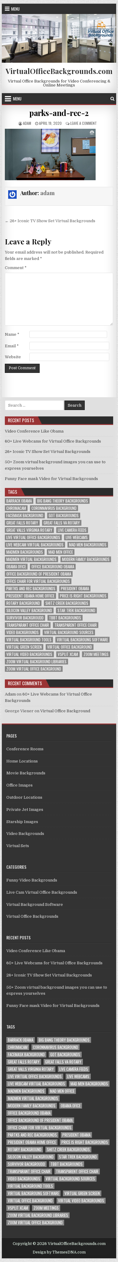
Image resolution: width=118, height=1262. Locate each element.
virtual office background (69, 647)
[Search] (112, 98)
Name (12, 334)
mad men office (60, 552)
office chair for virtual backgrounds (38, 581)
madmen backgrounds (24, 552)
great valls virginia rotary (29, 530)
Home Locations (22, 761)
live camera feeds (72, 530)
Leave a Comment (83, 123)
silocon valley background (29, 610)
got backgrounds (64, 515)
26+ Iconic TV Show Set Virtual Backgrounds (47, 451)
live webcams (77, 537)
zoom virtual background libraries (36, 661)
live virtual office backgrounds (33, 537)
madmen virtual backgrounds (31, 559)
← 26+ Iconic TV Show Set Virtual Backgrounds (50, 221)
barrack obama (19, 501)
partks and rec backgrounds (30, 588)
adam (27, 123)
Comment (16, 267)
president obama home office (30, 596)
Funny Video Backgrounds (31, 880)
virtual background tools (28, 640)
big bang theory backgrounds (62, 501)
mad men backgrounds (88, 545)
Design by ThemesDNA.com (59, 1252)
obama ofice (16, 567)
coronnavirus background (54, 508)
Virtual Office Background (65, 711)
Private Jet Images (24, 809)
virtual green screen (24, 647)
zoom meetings (96, 654)
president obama (75, 588)
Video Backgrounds (25, 833)
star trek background (76, 610)
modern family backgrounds (86, 559)
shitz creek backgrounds (66, 603)
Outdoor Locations (24, 797)
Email (12, 346)
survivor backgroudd (25, 618)
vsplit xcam (68, 654)
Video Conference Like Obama (34, 431)
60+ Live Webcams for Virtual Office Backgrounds (53, 441)
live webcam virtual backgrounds (35, 545)
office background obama (52, 567)
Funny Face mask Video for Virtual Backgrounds (51, 478)
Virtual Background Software (34, 904)
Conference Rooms (25, 749)
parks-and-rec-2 (59, 112)
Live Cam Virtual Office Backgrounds (41, 892)
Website (13, 357)
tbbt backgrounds (65, 618)
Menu (15, 9)
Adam (10, 694)
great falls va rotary (62, 523)
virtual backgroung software (82, 640)
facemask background (24, 515)
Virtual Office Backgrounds (32, 916)
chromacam (16, 508)
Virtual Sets (17, 845)
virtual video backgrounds (29, 654)
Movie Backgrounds (25, 773)
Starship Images (22, 821)
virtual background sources (68, 632)
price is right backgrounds (83, 596)
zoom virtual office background (33, 669)
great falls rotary (22, 523)
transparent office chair (75, 625)
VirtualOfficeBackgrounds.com (59, 71)
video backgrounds (22, 632)
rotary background (23, 603)
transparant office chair (27, 625)
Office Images (19, 785)
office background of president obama (38, 574)
